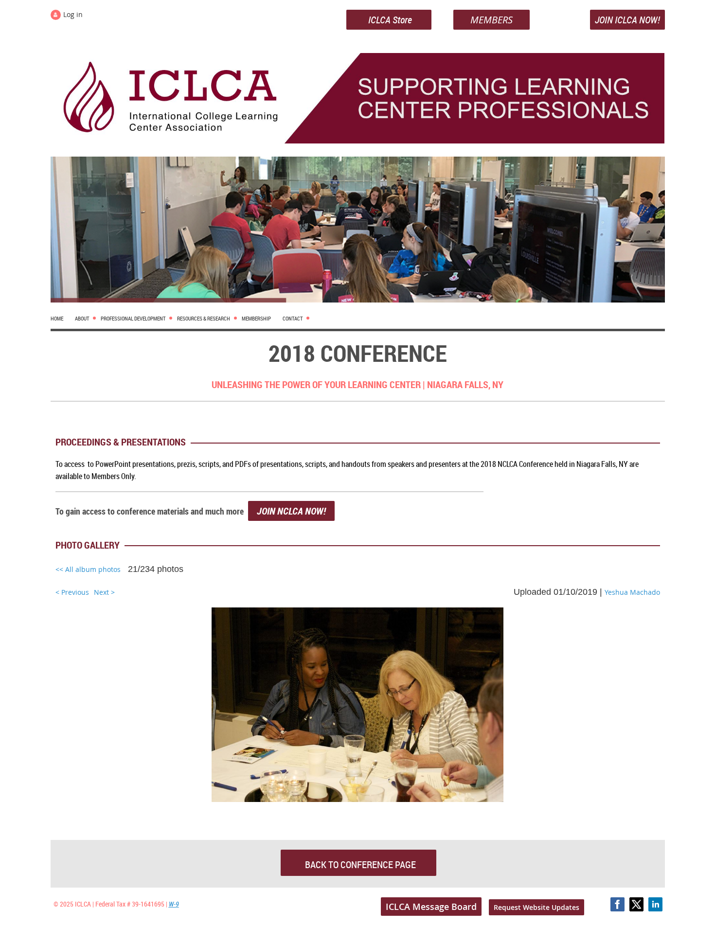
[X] (636, 904)
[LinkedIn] (655, 904)
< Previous (72, 592)
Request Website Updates (536, 907)
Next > (104, 592)
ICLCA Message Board (431, 906)
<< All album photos (88, 569)
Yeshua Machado (632, 592)
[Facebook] (617, 904)
